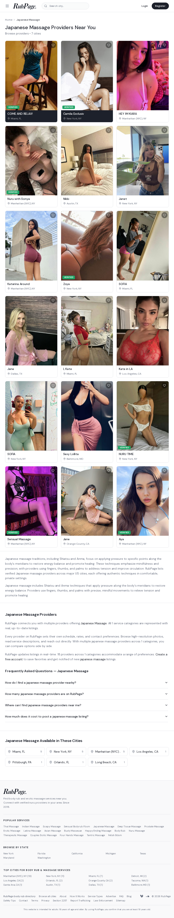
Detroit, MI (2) (139, 876)
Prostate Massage (154, 826)
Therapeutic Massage (15, 835)
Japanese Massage (94, 623)
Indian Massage (30, 826)
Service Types (95, 896)
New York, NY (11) (55, 876)
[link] (31, 118)
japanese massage (92, 659)
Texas (143, 853)
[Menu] (7, 6)
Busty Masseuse (73, 830)
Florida (41, 853)
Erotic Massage (11, 830)
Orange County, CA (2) (101, 880)
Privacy (45, 900)
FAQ (121, 896)
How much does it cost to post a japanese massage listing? (46, 716)
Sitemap (120, 900)
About (63, 896)
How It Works (77, 896)
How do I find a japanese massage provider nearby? (40, 683)
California (77, 853)
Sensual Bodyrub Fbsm (77, 826)
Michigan (111, 853)
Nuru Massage (137, 830)
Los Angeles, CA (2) (13, 880)
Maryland (8, 857)
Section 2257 (60, 900)
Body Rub (120, 830)
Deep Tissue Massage (129, 826)
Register (160, 6)
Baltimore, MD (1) (140, 884)
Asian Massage (52, 830)
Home (8, 19)
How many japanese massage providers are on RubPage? (44, 694)
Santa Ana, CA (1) (12, 884)
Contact (23, 900)
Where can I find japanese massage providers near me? (43, 705)
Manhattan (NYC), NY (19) (17, 876)
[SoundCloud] (147, 896)
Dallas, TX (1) (96, 884)
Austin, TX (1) (53, 884)
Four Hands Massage (71, 835)
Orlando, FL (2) (54, 880)
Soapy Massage (51, 826)
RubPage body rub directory (19, 896)
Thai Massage (11, 826)
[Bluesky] (142, 896)
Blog (129, 896)
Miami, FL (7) (96, 876)
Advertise (111, 896)
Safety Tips (9, 900)
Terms (34, 900)
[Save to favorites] (53, 45)
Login (145, 6)
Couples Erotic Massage (43, 835)
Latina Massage (32, 830)
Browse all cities (47, 896)
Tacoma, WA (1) (139, 880)
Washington (44, 857)
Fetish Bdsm (115, 835)
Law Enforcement (103, 900)
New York (8, 853)
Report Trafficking (80, 900)
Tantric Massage (96, 835)
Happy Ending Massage (98, 830)
